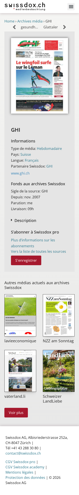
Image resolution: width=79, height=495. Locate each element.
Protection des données (25, 477)
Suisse (25, 154)
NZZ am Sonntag (58, 340)
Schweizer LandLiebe (52, 399)
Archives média (30, 21)
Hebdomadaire (49, 148)
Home (9, 21)
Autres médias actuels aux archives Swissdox (36, 285)
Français (32, 160)
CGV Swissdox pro (20, 461)
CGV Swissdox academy (24, 467)
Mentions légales (19, 472)
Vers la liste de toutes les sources (38, 251)
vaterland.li (14, 396)
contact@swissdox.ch (23, 453)
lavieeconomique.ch (23, 340)
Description (25, 220)
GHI (49, 166)
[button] (71, 6)
